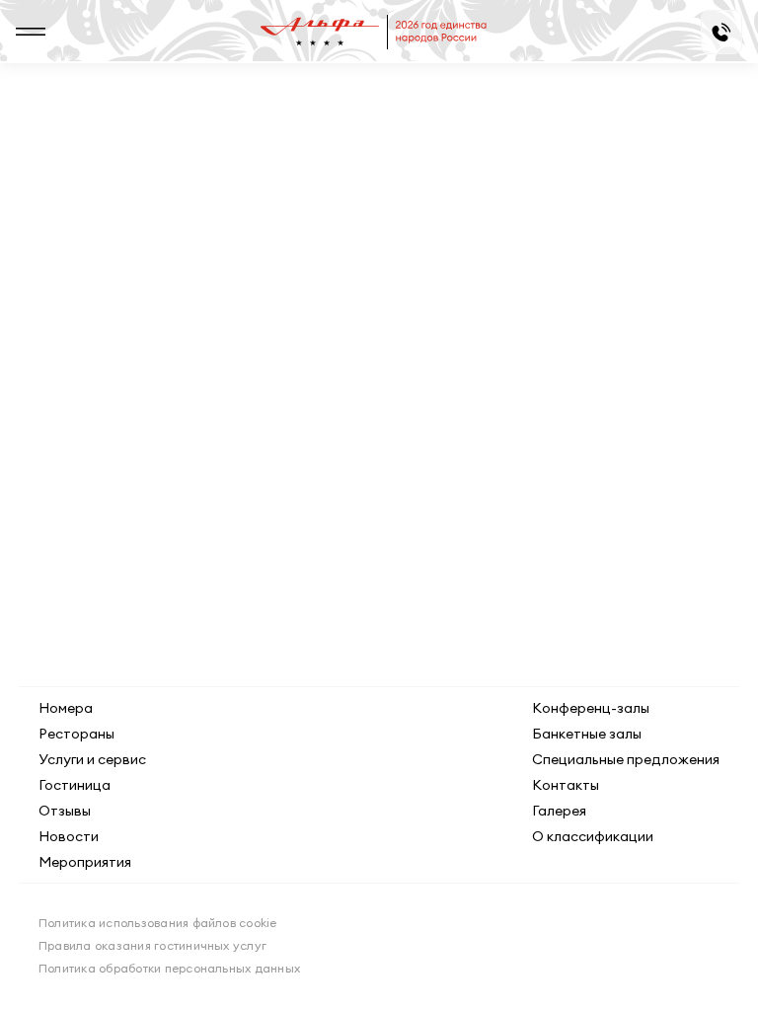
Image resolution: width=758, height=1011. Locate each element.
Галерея (559, 810)
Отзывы (64, 810)
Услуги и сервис (92, 759)
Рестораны (76, 733)
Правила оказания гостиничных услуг (152, 945)
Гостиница (74, 785)
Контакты (565, 785)
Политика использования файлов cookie (157, 922)
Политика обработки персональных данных (169, 968)
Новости (68, 836)
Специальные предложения (626, 759)
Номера (65, 708)
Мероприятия (84, 862)
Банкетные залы (587, 733)
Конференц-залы (590, 708)
